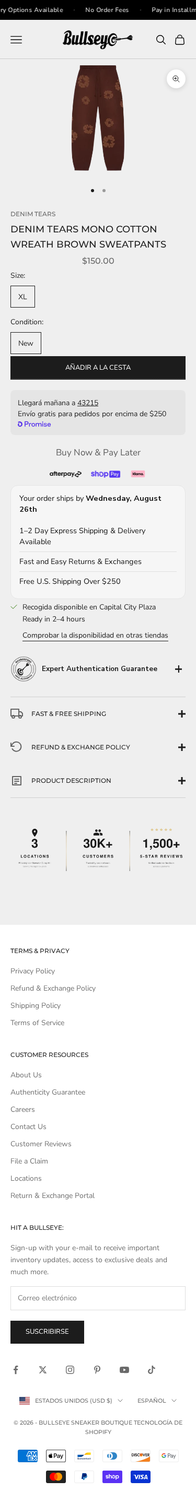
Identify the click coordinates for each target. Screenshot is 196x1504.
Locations (26, 1178)
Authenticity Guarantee (47, 1092)
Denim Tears (32, 214)
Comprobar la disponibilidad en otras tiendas (95, 635)
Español (151, 1400)
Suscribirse (47, 1331)
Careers (22, 1109)
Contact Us (28, 1127)
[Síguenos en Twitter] (43, 1370)
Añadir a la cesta (98, 367)
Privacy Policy (32, 971)
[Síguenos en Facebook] (15, 1370)
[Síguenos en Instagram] (70, 1370)
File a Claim (29, 1161)
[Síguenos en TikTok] (151, 1370)
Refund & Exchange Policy (53, 988)
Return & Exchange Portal (52, 1196)
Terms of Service (37, 1023)
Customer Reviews (41, 1144)
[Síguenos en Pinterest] (97, 1370)
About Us (26, 1075)
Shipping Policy (35, 1006)
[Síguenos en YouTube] (124, 1370)
